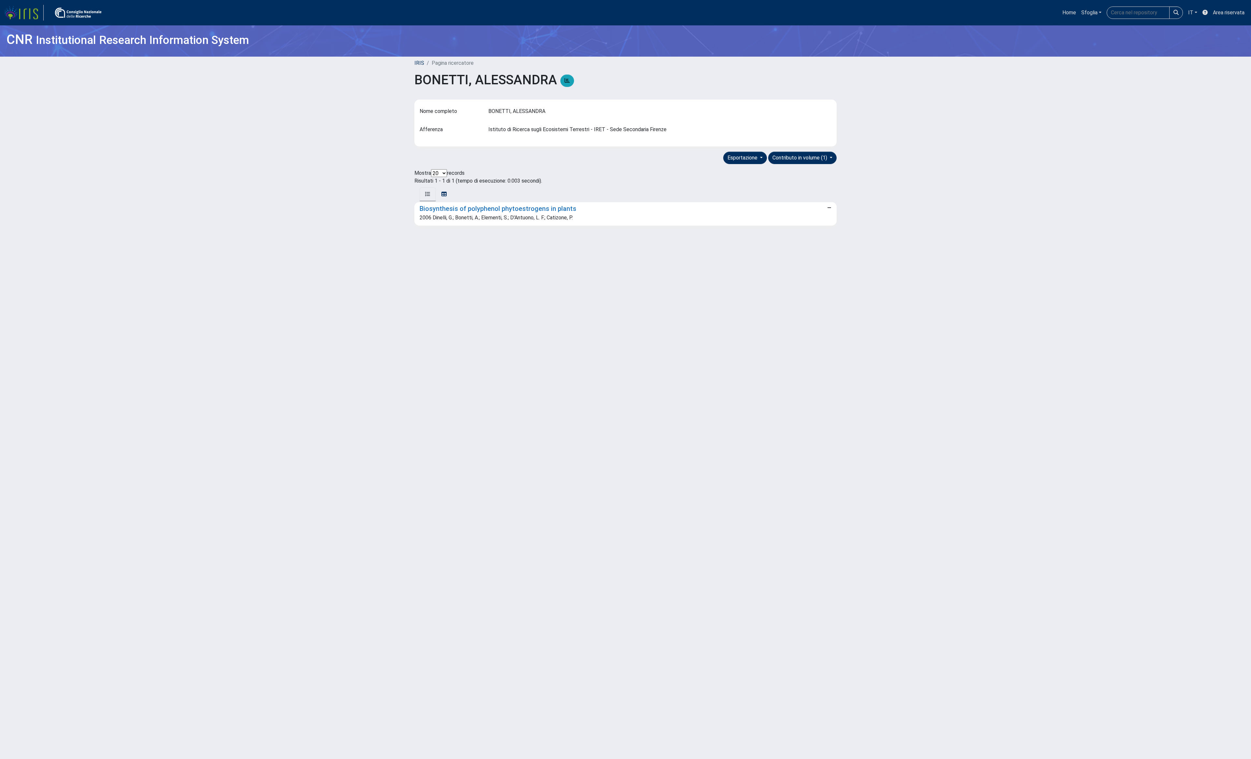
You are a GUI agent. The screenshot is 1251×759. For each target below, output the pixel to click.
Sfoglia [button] (1089, 12)
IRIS (419, 63)
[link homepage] (24, 13)
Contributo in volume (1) (800, 158)
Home (1069, 12)
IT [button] (1190, 12)
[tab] (428, 194)
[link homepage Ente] (78, 13)
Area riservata (1228, 12)
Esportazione (743, 158)
